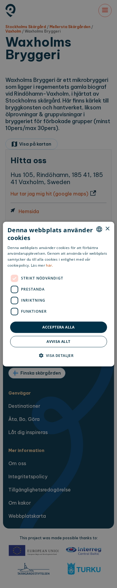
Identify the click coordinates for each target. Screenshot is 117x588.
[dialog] (58, 294)
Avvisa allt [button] (58, 341)
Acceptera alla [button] (58, 326)
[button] (59, 355)
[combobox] (99, 229)
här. (49, 265)
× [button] (107, 229)
